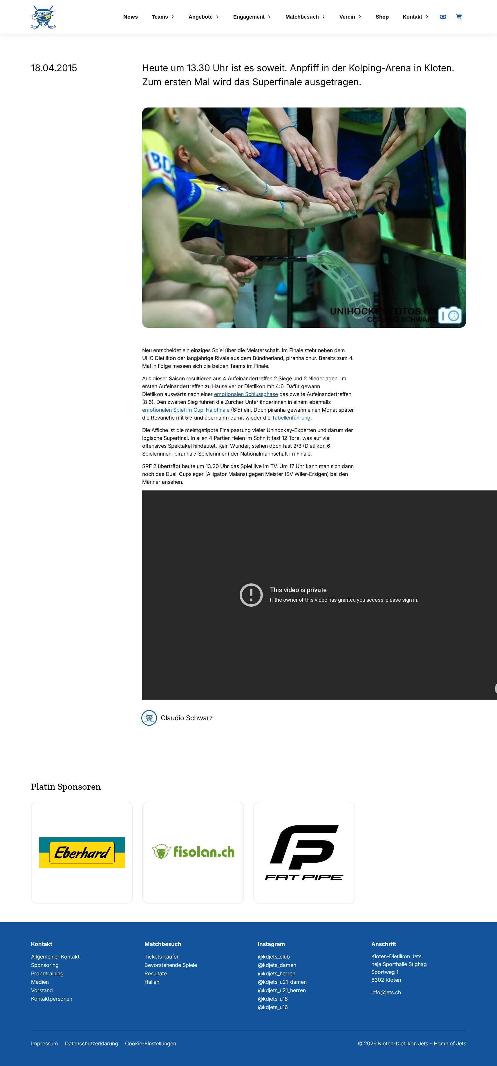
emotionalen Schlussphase (246, 394)
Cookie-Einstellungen (150, 1043)
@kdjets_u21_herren (282, 990)
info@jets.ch (386, 992)
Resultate (155, 973)
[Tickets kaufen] (443, 17)
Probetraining (47, 973)
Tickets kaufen (162, 957)
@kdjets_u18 (273, 999)
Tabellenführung (291, 418)
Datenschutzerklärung (91, 1043)
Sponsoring (45, 965)
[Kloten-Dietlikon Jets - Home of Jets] (43, 17)
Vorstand (42, 990)
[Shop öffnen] (459, 17)
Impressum (44, 1043)
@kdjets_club (274, 957)
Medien (40, 982)
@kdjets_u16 (273, 1007)
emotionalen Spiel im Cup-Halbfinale (185, 410)
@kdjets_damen (277, 965)
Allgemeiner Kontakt (55, 957)
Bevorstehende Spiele (170, 965)
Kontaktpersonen (51, 999)
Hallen (151, 982)
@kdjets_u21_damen (282, 982)
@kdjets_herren (276, 973)
